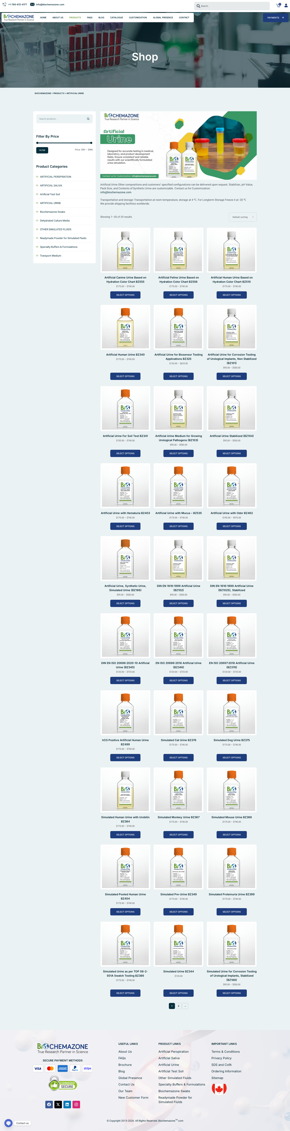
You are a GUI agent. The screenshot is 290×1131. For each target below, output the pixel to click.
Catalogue (116, 17)
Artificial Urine (168, 1065)
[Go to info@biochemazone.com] (47, 4)
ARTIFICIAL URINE (50, 203)
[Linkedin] (67, 1104)
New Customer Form (133, 1097)
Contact (184, 17)
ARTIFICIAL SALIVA (51, 185)
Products (75, 17)
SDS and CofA (221, 1065)
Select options (125, 295)
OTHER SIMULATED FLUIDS (55, 229)
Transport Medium (50, 256)
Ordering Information (226, 1071)
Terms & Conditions (225, 1051)
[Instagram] (76, 1104)
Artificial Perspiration (173, 1051)
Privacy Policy (221, 1058)
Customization (138, 17)
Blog (101, 17)
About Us (57, 17)
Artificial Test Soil (50, 194)
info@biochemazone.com (115, 192)
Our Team (125, 1091)
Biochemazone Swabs (52, 212)
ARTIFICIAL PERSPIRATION (55, 177)
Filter (42, 150)
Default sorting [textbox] (240, 217)
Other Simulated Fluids (174, 1078)
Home (43, 17)
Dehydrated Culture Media (55, 221)
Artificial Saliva (169, 1058)
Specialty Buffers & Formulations (58, 247)
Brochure (125, 1065)
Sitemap (217, 1078)
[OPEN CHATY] (8, 1123)
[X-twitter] (58, 1104)
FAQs (89, 17)
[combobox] (232, 6)
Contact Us (126, 1084)
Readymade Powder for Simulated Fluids (63, 238)
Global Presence (163, 17)
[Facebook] (49, 1104)
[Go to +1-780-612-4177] (14, 4)
